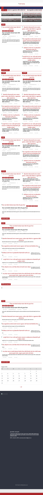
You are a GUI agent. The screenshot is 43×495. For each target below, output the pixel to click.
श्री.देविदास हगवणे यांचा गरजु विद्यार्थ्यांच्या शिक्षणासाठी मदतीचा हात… (32, 18)
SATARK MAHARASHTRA (12, 36)
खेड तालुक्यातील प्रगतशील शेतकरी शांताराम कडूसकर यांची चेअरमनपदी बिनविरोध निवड (11, 18)
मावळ (8, 31)
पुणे (23, 79)
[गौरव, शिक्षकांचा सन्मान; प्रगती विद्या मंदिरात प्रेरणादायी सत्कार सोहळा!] (16, 267)
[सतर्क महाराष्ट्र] (2, 8)
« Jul (21, 387)
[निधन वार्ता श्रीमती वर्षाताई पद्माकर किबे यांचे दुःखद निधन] (11, 27)
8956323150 (14, 438)
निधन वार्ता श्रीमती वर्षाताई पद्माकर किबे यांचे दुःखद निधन (11, 13)
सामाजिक (12, 31)
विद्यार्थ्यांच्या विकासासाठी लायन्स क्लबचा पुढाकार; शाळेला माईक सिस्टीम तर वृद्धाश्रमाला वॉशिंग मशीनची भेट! (31, 14)
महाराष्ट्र (6, 31)
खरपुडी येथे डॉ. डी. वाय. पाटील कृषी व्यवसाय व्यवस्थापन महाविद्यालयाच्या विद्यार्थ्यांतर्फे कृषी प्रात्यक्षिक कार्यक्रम (31, 63)
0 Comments (9, 14)
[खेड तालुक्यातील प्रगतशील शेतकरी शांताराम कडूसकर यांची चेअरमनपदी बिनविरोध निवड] (31, 39)
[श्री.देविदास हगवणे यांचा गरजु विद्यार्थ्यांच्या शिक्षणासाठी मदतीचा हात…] (31, 48)
